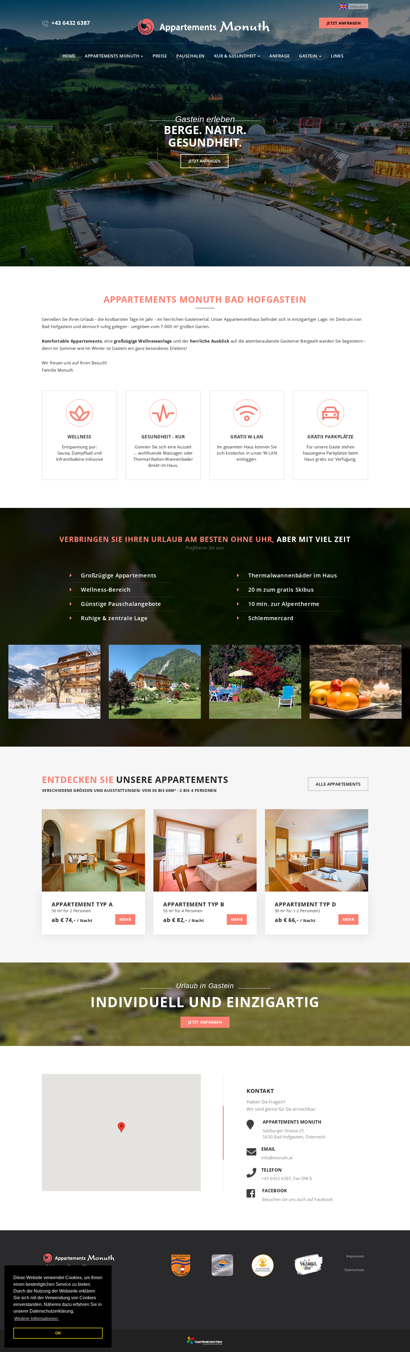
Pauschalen (190, 56)
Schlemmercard (270, 618)
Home (69, 56)
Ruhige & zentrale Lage (114, 618)
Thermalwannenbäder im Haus (292, 575)
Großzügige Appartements (118, 575)
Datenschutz (354, 1269)
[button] (121, 1127)
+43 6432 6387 (70, 23)
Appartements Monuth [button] (112, 56)
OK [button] (58, 1333)
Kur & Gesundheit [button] (235, 56)
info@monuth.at (277, 1157)
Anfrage (279, 56)
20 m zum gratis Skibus (281, 589)
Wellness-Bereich (106, 589)
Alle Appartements (338, 784)
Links (337, 56)
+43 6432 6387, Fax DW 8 (286, 1178)
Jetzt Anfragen (344, 23)
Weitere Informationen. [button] (36, 1318)
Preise (160, 56)
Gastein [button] (309, 56)
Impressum (355, 1256)
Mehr (125, 919)
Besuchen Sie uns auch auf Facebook (297, 1199)
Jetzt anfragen (204, 161)
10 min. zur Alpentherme (284, 604)
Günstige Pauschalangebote (121, 604)
